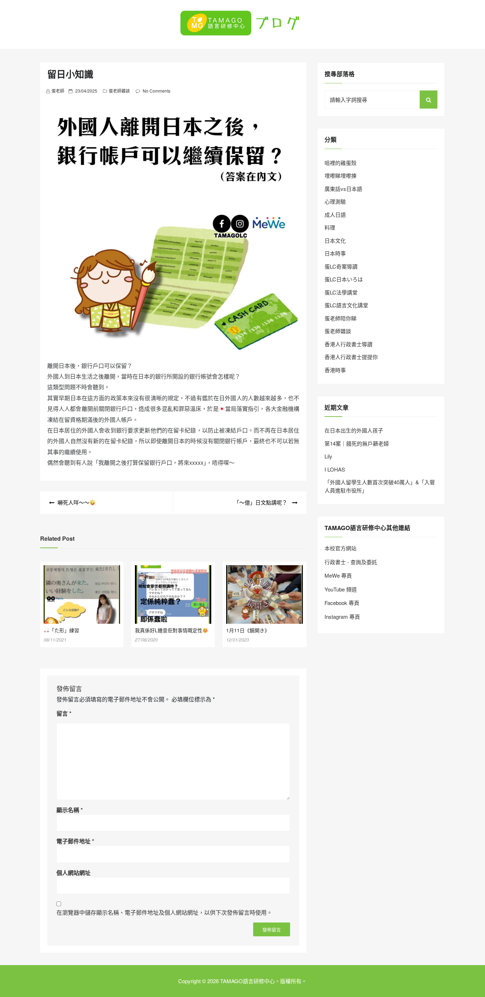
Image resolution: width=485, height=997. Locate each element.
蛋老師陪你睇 (340, 318)
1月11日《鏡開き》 (247, 630)
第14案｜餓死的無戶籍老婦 (357, 443)
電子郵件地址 (75, 841)
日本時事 (335, 253)
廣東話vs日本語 (343, 188)
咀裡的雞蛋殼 (340, 162)
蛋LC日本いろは (344, 279)
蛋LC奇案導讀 (341, 266)
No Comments (156, 91)
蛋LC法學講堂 (341, 292)
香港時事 (335, 370)
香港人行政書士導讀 (348, 344)
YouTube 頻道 (341, 589)
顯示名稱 (69, 810)
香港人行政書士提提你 (351, 356)
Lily (328, 456)
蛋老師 (57, 91)
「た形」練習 (64, 630)
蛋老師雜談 (119, 91)
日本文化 (335, 240)
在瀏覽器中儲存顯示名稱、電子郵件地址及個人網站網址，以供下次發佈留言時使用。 (164, 912)
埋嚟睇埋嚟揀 (340, 175)
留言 (63, 713)
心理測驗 (335, 201)
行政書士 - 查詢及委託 (351, 562)
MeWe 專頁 (338, 575)
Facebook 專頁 (342, 602)
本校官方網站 (340, 548)
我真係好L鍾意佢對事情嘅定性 (168, 630)
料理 (330, 227)
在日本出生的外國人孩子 (354, 430)
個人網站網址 (73, 873)
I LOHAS (335, 469)
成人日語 (335, 214)
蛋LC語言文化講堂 (346, 305)
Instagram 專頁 (342, 616)
